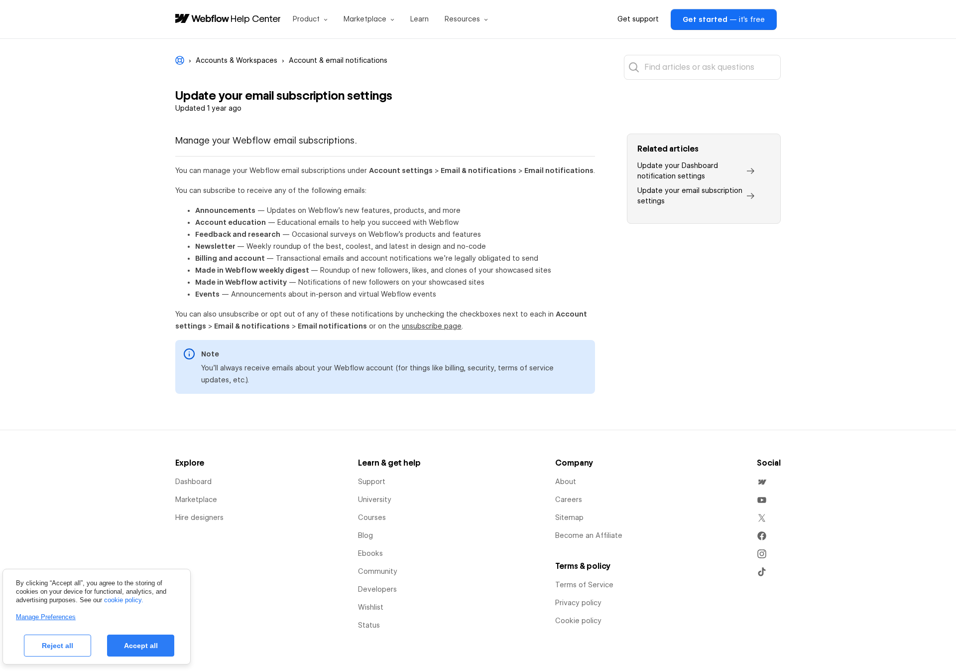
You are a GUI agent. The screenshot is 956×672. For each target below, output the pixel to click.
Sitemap (569, 517)
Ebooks (370, 553)
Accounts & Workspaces (236, 60)
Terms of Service (584, 585)
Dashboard (193, 482)
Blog (365, 535)
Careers (568, 500)
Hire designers (199, 517)
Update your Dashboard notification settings (677, 171)
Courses (372, 517)
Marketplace (196, 500)
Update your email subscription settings (689, 195)
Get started (724, 19)
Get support (638, 19)
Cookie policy (578, 621)
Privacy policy (578, 603)
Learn (419, 19)
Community (377, 571)
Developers (377, 589)
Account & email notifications (338, 60)
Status (369, 625)
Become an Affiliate (588, 535)
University (374, 500)
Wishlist (370, 607)
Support (371, 482)
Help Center (256, 18)
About (565, 482)
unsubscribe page (432, 326)
